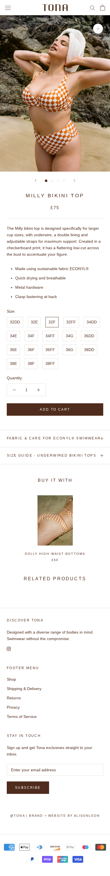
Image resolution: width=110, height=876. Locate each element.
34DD (92, 322)
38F (31, 363)
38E (13, 363)
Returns (14, 698)
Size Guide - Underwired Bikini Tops (51, 455)
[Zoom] (98, 29)
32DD (15, 322)
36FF (50, 349)
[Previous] (35, 180)
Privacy (13, 707)
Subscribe (28, 788)
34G (69, 336)
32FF (71, 322)
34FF (50, 336)
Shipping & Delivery (24, 688)
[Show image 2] (52, 180)
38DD (89, 349)
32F (52, 322)
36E (13, 349)
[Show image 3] (58, 180)
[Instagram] (9, 648)
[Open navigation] (8, 7)
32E (34, 322)
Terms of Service (22, 716)
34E (13, 336)
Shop (11, 679)
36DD (89, 336)
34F (31, 336)
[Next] (74, 180)
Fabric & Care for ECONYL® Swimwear (54, 438)
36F (31, 349)
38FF (50, 363)
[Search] (92, 7)
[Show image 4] (64, 180)
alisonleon (87, 815)
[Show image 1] (46, 180)
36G (69, 349)
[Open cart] (102, 7)
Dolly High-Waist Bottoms (55, 553)
